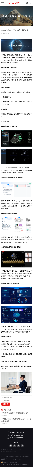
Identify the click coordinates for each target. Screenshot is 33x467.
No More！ (9, 397)
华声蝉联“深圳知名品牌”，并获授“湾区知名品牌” (14, 413)
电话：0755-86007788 (16, 435)
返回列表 (5, 404)
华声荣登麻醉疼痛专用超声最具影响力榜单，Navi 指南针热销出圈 (16, 420)
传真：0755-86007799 (16, 438)
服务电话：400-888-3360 (17, 432)
